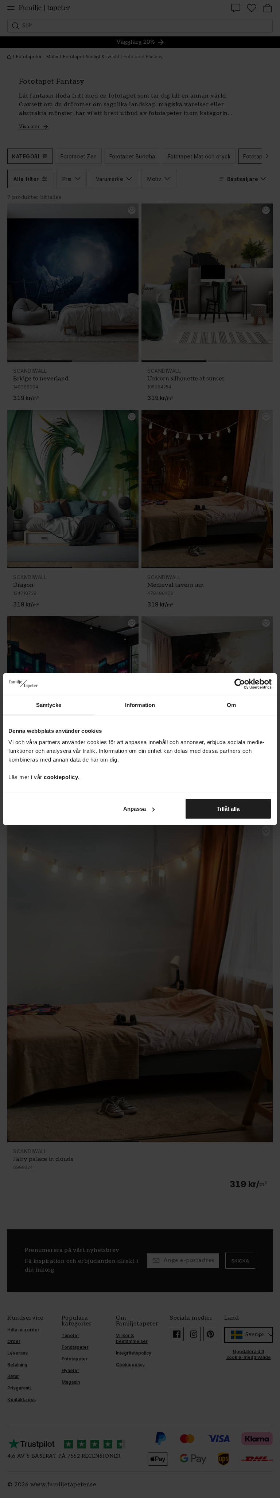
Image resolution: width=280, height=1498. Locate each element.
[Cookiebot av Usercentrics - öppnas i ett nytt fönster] (240, 683)
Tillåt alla (228, 809)
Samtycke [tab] (48, 704)
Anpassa (134, 809)
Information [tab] (140, 704)
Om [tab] (231, 704)
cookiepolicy (61, 777)
